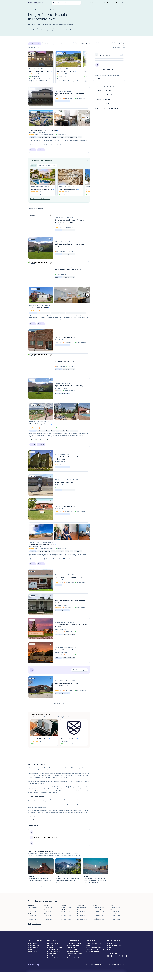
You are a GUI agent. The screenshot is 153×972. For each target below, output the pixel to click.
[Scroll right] (123, 43)
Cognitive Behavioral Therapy (55, 947)
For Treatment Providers (114, 940)
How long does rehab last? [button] (102, 99)
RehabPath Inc (97, 964)
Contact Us (110, 949)
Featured (33, 165)
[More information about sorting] (124, 47)
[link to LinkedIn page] (112, 956)
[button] (38, 47)
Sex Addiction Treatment (73, 955)
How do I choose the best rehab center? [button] (107, 108)
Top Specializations (73, 940)
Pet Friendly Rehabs (52, 955)
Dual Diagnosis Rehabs (73, 951)
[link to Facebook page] (126, 956)
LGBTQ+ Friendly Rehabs (53, 951)
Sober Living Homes (52, 949)
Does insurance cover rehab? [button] (103, 90)
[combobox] (66, 3)
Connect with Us (112, 953)
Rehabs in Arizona (33, 951)
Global (54, 165)
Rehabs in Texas (32, 949)
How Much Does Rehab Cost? (94, 951)
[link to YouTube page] (115, 956)
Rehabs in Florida (32, 943)
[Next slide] (85, 67)
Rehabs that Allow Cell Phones (55, 957)
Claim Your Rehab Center (114, 943)
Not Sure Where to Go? (35, 940)
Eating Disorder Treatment (74, 943)
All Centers (30, 9)
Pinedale (40, 209)
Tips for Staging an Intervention (95, 949)
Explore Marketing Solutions (114, 945)
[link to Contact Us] (108, 956)
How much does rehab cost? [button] (103, 95)
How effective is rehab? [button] (102, 104)
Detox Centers (51, 945)
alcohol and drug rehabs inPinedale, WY (39, 26)
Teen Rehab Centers (72, 949)
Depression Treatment (73, 945)
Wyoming (46, 9)
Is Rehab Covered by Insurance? (94, 947)
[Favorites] (123, 2)
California (41, 165)
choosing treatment (54, 775)
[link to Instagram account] (123, 956)
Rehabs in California (33, 945)
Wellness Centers (51, 953)
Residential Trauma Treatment (75, 953)
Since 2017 (116, 72)
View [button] (31, 150)
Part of (38, 132)
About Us (109, 947)
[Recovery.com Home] (35, 3)
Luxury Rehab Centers (53, 943)
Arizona (31, 876)
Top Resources (91, 940)
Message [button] (42, 150)
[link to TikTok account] (119, 956)
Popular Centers (52, 940)
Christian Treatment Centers (74, 957)
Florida (48, 165)
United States (38, 9)
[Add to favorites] (50, 89)
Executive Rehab (71, 947)
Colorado (59, 876)
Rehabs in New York (33, 947)
